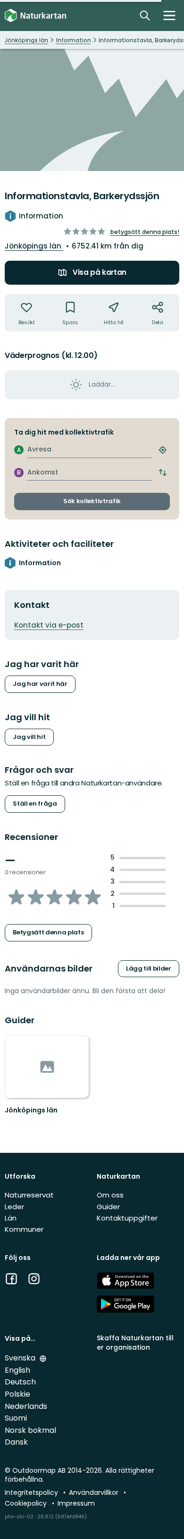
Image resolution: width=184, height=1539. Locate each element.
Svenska (21, 1357)
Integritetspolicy (32, 1492)
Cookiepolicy (27, 1503)
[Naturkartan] (35, 16)
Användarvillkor (94, 1492)
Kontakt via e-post (49, 625)
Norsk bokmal (30, 1430)
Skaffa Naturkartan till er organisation (135, 1342)
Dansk (16, 1442)
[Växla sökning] (145, 15)
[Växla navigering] (169, 15)
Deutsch (20, 1381)
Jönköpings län (34, 246)
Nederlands (26, 1406)
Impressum (76, 1503)
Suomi (16, 1418)
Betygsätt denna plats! (144, 232)
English (17, 1370)
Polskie (17, 1394)
